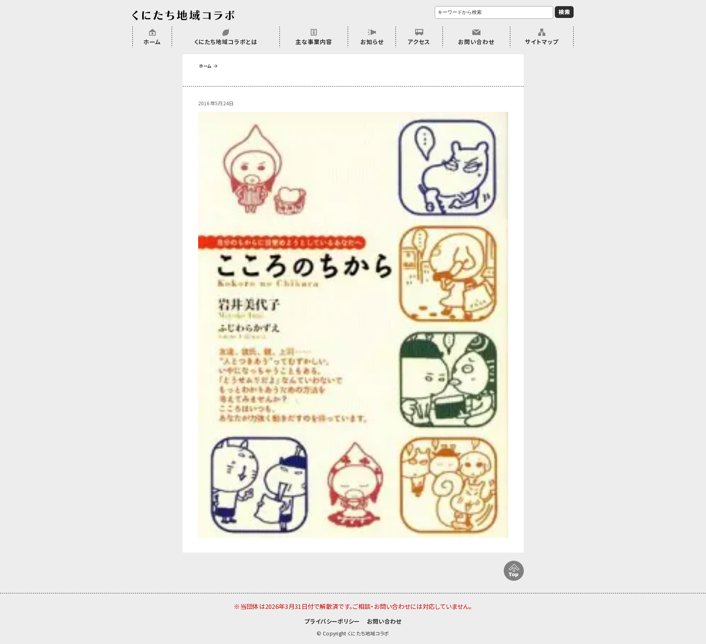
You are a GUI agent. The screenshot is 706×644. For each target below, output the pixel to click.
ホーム (152, 42)
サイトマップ (542, 42)
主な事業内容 (313, 42)
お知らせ (372, 42)
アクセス (419, 42)
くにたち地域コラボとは (225, 42)
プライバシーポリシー (332, 621)
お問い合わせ (476, 42)
